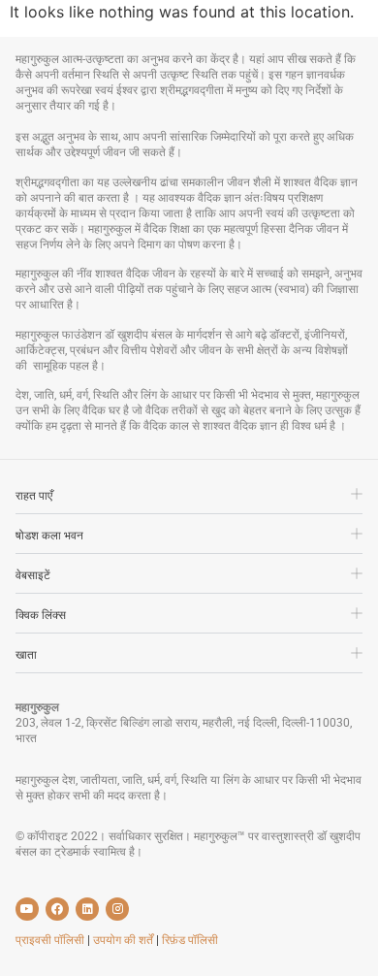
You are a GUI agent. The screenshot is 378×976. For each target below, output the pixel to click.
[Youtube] (27, 909)
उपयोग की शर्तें (124, 940)
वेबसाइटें (33, 575)
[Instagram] (117, 909)
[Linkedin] (87, 909)
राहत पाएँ (34, 496)
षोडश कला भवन (49, 535)
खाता (26, 655)
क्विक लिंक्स (41, 615)
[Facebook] (57, 909)
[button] (189, 500)
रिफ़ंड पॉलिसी (190, 940)
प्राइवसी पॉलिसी (51, 940)
